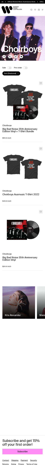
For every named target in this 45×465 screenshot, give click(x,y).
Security (33, 460)
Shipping (14, 460)
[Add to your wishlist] (41, 83)
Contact (5, 460)
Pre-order (18, 68)
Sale (4, 68)
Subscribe (22, 451)
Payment (24, 460)
